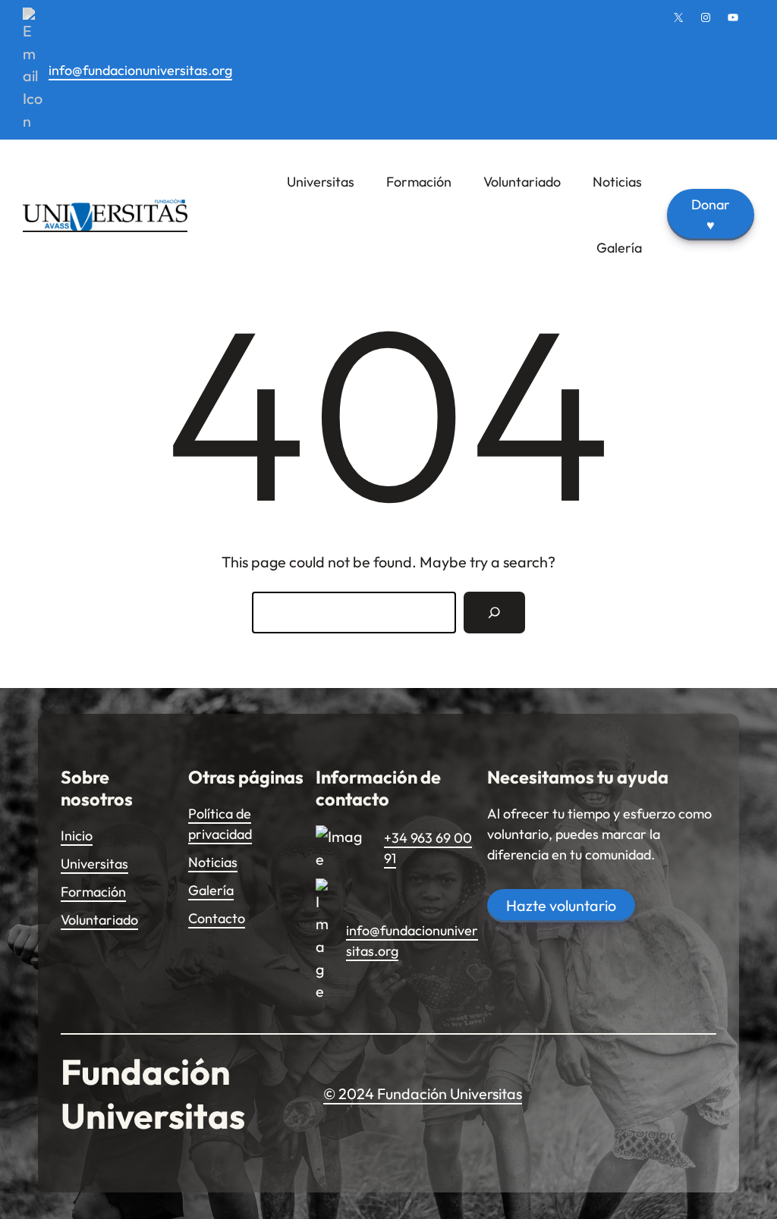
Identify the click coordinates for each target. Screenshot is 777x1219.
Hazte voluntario (561, 905)
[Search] (494, 612)
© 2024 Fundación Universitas (422, 1093)
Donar (710, 215)
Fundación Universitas (153, 1093)
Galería (211, 890)
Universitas (94, 863)
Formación (93, 891)
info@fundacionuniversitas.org (140, 70)
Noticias (213, 862)
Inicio (77, 835)
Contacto (216, 918)
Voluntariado (99, 919)
